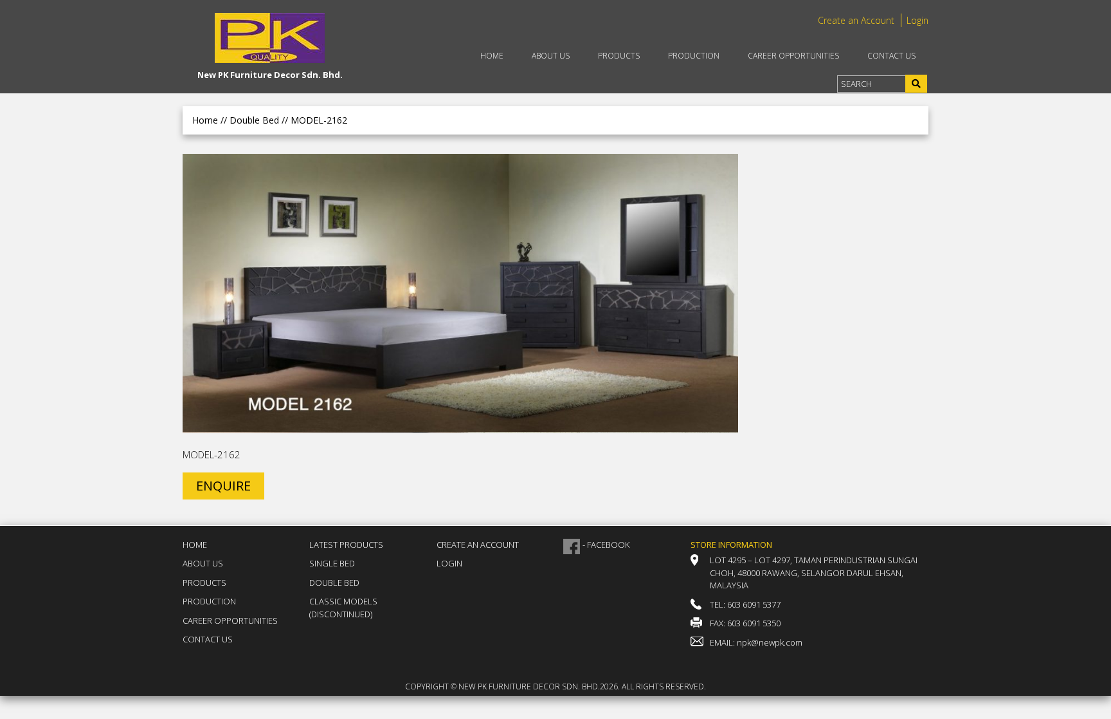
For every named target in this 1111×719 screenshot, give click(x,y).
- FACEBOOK (606, 544)
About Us (551, 55)
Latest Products (346, 544)
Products (619, 55)
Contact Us (891, 55)
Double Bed (334, 582)
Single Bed (332, 563)
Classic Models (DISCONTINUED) (343, 607)
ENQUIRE (223, 485)
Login (917, 20)
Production (693, 55)
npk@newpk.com (769, 642)
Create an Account (856, 20)
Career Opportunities (793, 55)
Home (491, 55)
